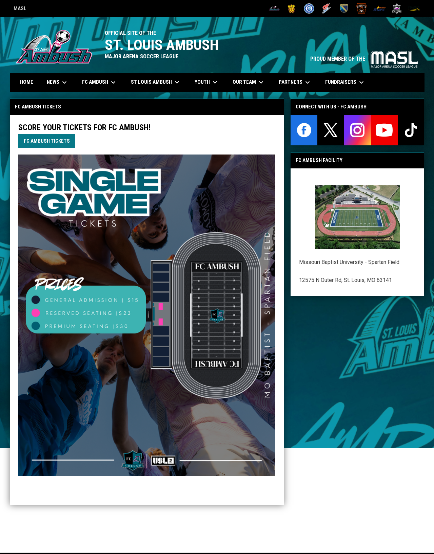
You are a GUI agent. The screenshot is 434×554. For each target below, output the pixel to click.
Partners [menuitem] (295, 82)
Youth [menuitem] (207, 82)
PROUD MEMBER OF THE (364, 59)
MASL (20, 9)
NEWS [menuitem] (57, 82)
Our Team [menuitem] (249, 82)
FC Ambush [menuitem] (99, 82)
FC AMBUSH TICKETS (47, 141)
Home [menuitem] (26, 82)
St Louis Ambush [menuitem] (156, 82)
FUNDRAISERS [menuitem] (345, 82)
